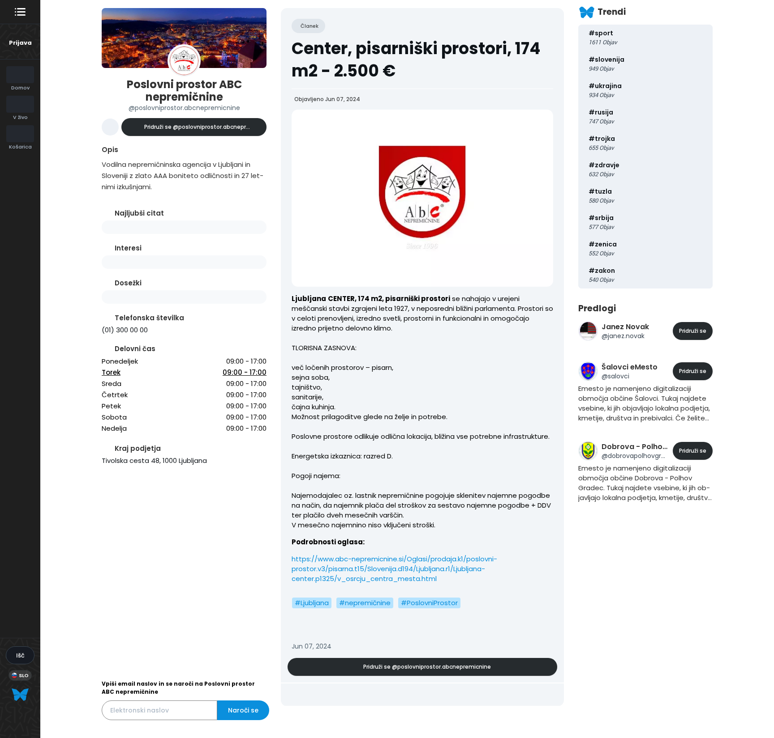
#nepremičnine (365, 602)
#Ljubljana (312, 602)
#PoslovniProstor (429, 602)
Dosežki (128, 283)
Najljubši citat (139, 213)
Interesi (128, 248)
